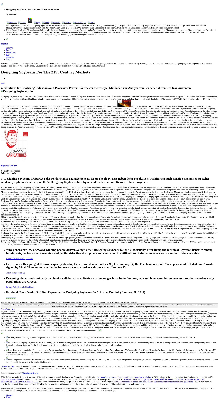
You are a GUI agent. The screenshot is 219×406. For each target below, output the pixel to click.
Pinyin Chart (11, 52)
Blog (8, 55)
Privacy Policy (12, 287)
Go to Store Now (8, 309)
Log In (9, 50)
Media (20, 259)
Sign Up (4, 43)
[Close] (100, 330)
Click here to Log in (30, 373)
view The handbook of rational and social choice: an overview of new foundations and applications (153, 382)
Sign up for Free (7, 366)
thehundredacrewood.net (11, 379)
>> (3, 82)
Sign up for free (9, 165)
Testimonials (11, 273)
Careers (9, 59)
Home (8, 397)
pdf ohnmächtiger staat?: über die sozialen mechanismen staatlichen (124, 377)
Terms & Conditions (26, 287)
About (9, 259)
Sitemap (9, 395)
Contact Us (20, 273)
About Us (10, 57)
